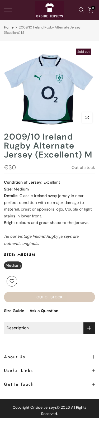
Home (8, 27)
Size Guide (14, 310)
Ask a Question (44, 310)
